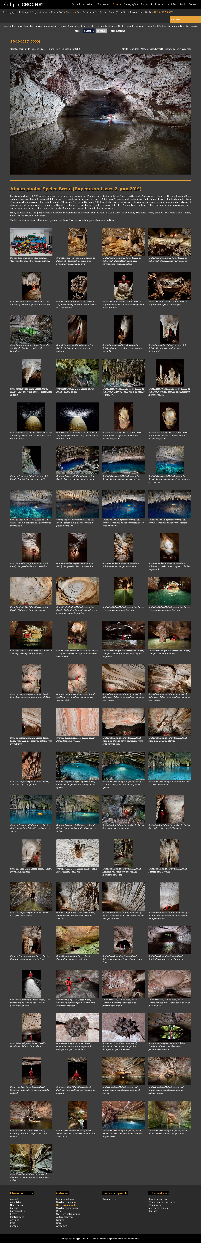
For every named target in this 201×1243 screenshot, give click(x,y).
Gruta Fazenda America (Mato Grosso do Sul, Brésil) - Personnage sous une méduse (30, 303)
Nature (60, 1219)
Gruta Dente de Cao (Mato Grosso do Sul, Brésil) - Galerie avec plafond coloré (121, 565)
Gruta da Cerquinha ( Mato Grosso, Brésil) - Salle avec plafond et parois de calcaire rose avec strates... (123, 697)
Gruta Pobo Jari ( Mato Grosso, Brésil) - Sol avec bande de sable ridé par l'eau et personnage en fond (29, 1002)
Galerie (117, 4)
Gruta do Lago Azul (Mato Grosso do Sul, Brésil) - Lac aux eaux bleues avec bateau (167, 521)
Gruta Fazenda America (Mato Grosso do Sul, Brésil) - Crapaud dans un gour (167, 303)
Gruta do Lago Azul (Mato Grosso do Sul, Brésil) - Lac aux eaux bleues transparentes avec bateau (168, 479)
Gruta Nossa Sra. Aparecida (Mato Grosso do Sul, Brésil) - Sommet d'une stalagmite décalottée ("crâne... (169, 435)
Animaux (61, 1225)
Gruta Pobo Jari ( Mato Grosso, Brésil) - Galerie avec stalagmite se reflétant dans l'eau (121, 959)
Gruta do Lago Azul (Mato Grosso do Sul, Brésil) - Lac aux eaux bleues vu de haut (75, 477)
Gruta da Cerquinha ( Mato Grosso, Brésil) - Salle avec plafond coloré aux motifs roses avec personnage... (122, 740)
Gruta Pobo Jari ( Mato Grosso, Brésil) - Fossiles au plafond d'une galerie (28, 1045)
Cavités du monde (20, 48)
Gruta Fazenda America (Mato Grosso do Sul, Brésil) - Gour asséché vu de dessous (167, 259)
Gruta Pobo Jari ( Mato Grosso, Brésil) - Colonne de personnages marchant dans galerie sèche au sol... (75, 1002)
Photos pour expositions (161, 1201)
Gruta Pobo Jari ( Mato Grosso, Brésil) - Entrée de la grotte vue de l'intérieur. (166, 957)
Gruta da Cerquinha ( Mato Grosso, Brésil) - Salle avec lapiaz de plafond (168, 739)
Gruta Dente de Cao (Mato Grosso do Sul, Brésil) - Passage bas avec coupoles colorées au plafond (169, 566)
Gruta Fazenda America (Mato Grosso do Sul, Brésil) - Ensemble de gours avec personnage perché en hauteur (75, 260)
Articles (172, 4)
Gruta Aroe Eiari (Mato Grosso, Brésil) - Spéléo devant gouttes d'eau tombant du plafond (29, 1089)
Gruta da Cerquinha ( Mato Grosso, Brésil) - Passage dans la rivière (168, 870)
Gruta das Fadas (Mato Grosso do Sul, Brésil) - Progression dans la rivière (169, 652)
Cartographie (131, 4)
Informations (117, 30)
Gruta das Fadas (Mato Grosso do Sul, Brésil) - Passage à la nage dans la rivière (123, 608)
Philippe (23, 4)
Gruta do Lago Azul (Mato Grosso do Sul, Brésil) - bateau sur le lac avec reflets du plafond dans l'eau (75, 522)
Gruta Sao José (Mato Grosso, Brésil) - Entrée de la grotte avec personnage (123, 827)
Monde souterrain (66, 1198)
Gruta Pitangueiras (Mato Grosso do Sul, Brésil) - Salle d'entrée (75, 390)
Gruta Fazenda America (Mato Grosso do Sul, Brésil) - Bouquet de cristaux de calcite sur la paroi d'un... (76, 304)
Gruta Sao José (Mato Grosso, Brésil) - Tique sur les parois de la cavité (76, 870)
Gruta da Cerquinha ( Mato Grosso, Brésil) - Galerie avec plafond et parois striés (30, 957)
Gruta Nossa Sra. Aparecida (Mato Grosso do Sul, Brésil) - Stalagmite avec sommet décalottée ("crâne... (123, 435)
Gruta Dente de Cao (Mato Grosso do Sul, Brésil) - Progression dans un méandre (29, 565)
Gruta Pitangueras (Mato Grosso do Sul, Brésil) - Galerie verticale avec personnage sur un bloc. (122, 348)
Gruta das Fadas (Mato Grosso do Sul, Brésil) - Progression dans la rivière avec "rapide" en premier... (123, 653)
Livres (144, 4)
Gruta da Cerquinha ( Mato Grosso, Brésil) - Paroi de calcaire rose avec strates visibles (30, 696)
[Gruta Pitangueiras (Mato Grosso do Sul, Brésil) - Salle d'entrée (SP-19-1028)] (77, 373)
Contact (193, 4)
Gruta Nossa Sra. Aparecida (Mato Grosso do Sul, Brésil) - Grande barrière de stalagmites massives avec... (169, 391)
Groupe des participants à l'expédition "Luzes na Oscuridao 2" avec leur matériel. (30, 259)
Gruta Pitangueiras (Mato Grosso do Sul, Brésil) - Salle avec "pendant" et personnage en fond (31, 391)
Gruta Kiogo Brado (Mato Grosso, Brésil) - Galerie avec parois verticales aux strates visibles (29, 1177)
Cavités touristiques (67, 1207)
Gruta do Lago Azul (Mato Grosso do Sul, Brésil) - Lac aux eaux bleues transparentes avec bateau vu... (122, 522)
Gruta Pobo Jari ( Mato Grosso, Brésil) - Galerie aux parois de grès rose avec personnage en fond (120, 1002)
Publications (158, 4)
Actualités (88, 4)
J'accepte (89, 30)
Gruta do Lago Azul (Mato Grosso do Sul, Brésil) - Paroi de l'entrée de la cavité (29, 477)
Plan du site (155, 1204)
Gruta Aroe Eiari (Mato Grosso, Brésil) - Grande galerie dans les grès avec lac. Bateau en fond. (166, 1089)
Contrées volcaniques (68, 1213)
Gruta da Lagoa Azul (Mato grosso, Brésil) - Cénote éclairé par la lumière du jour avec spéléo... (76, 784)
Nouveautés (103, 4)
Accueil (76, 4)
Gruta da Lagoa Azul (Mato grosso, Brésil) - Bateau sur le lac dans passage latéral (168, 1132)
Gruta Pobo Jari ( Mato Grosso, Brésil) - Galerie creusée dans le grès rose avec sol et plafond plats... (169, 1002)
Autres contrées (64, 1216)
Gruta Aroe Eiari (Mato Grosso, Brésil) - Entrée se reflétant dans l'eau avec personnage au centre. (166, 1046)
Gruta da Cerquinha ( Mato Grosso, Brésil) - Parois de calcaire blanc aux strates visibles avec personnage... (123, 915)
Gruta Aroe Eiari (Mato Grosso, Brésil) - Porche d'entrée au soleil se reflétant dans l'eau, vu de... (76, 1133)
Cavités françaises (66, 1201)
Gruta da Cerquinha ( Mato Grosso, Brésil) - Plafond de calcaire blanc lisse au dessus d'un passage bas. (168, 915)
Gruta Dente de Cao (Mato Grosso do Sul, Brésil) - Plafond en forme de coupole (29, 608)
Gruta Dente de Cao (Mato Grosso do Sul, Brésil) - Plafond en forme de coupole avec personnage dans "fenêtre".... (76, 610)
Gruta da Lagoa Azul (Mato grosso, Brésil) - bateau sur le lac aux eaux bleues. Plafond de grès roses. (122, 1133)
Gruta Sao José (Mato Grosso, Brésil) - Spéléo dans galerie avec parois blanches (169, 827)
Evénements (109, 1198)
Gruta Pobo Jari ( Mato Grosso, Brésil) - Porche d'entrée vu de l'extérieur (74, 957)
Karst (59, 1222)
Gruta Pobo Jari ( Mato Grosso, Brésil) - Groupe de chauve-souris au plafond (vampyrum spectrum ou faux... (74, 1046)
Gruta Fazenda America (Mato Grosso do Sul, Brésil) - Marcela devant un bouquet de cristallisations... (123, 304)
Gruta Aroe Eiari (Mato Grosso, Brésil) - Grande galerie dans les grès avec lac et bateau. (121, 1089)
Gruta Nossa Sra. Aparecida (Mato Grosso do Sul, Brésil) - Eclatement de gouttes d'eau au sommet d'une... (31, 435)
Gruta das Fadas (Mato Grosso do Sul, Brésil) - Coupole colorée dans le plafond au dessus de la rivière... (77, 653)
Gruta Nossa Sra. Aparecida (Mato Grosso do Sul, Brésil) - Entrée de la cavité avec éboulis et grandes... (123, 391)
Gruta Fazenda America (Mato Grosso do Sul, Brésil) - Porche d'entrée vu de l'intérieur (29, 348)
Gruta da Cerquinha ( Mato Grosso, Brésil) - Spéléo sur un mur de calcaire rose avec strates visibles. (76, 697)
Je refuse (102, 30)
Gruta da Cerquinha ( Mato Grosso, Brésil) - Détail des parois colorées (76, 739)
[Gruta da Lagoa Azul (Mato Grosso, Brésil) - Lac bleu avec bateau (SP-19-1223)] (169, 766)
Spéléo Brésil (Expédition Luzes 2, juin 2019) (56, 48)
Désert (59, 1210)
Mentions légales (158, 1207)
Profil (183, 4)
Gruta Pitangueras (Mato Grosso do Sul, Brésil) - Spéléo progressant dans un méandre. (74, 348)
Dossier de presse (158, 1198)
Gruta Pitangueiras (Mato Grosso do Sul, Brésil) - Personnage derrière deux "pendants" (167, 348)
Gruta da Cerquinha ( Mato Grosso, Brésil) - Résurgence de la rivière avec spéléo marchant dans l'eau (122, 871)
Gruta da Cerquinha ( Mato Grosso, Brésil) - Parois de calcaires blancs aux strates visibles (76, 915)
